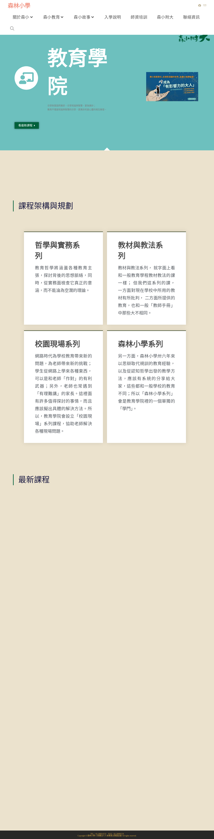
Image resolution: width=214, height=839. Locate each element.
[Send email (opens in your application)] (204, 5)
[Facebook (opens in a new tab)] (199, 5)
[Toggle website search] (12, 29)
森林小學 (19, 6)
